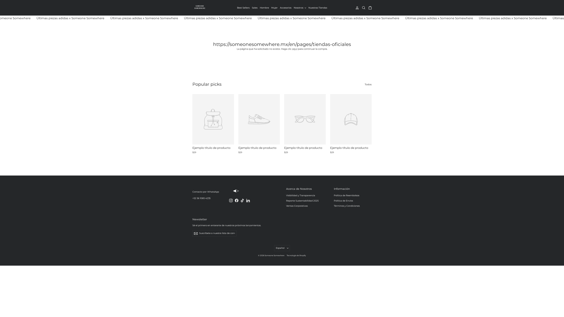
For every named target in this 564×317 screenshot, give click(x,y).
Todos (368, 84)
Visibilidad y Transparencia (300, 195)
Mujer (274, 7)
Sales (254, 7)
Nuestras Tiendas (317, 7)
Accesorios (285, 7)
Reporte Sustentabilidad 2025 (302, 200)
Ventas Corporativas (297, 206)
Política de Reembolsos (346, 195)
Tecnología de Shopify (296, 255)
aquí (294, 49)
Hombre (264, 7)
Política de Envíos (343, 200)
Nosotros (299, 7)
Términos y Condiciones (347, 206)
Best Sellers (243, 7)
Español (280, 248)
